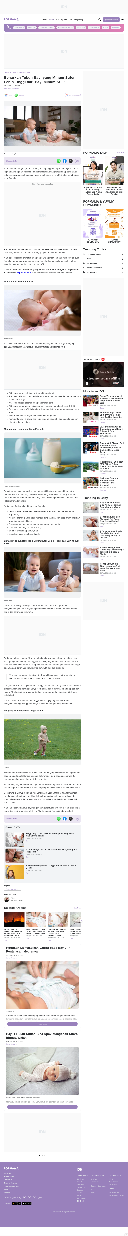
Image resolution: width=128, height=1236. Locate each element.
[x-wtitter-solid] (71, 162)
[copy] (77, 162)
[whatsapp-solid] (59, 162)
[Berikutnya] (81, 928)
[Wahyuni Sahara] (7, 906)
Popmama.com (23, 273)
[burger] (122, 19)
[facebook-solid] (65, 162)
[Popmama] (11, 19)
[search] (99, 19)
